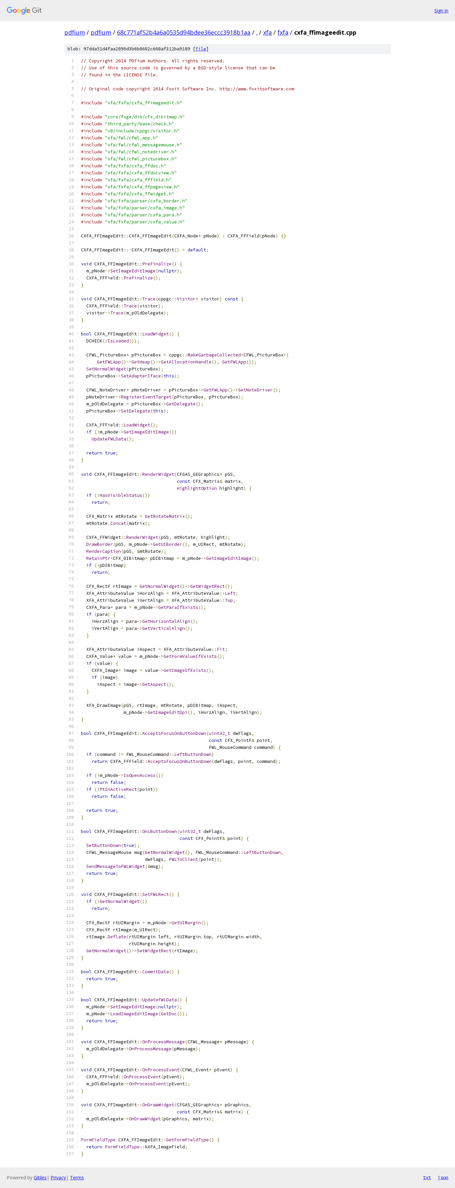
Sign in (441, 10)
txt (427, 1177)
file (201, 49)
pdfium (74, 32)
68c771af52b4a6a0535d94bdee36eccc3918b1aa (183, 32)
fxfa (282, 32)
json (443, 1177)
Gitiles (40, 1177)
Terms (77, 1177)
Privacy (58, 1177)
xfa (267, 32)
